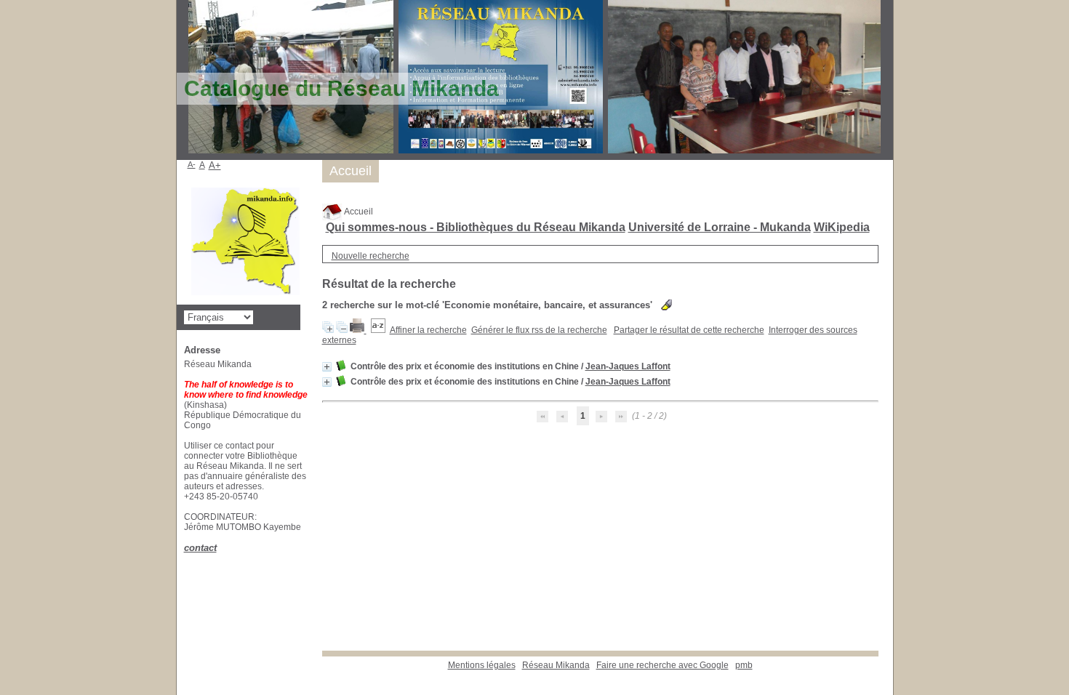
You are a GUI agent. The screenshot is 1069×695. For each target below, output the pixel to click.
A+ (215, 165)
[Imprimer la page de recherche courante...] (358, 330)
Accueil (358, 211)
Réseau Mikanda (556, 665)
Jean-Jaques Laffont (627, 366)
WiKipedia (842, 227)
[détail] (327, 366)
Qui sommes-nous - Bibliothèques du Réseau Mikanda (475, 227)
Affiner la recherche (428, 330)
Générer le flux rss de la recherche (539, 330)
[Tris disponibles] (378, 330)
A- (192, 164)
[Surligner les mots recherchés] (666, 305)
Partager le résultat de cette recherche (689, 330)
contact (200, 547)
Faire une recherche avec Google (662, 665)
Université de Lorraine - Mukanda (719, 227)
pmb (744, 665)
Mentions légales (482, 665)
